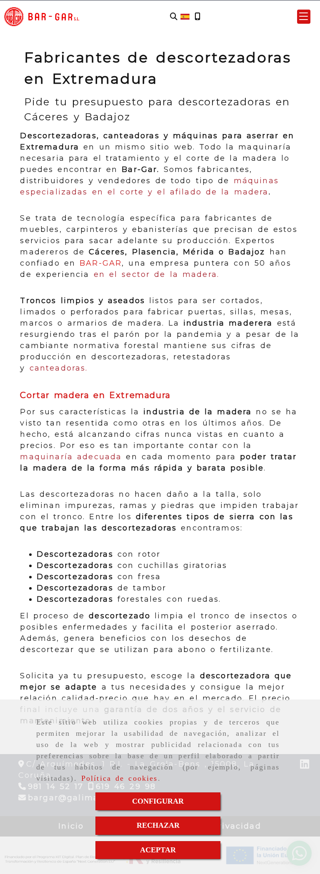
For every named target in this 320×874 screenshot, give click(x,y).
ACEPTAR (158, 850)
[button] (303, 17)
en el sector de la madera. (159, 274)
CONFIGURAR (158, 801)
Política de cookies (119, 778)
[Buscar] (173, 16)
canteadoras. (59, 368)
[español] (185, 16)
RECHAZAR (158, 825)
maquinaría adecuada (71, 456)
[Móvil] (197, 16)
